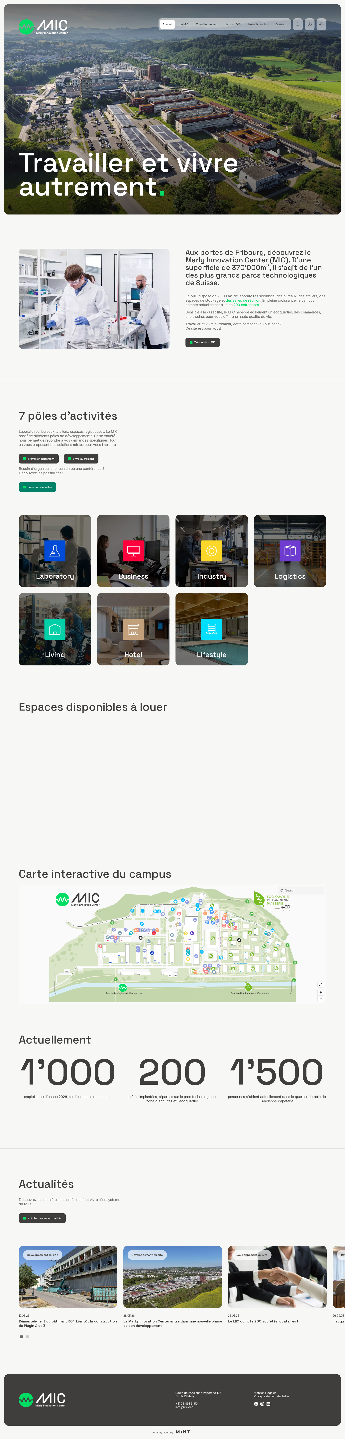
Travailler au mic (206, 24)
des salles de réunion (243, 300)
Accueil (167, 24)
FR (321, 24)
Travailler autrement (41, 459)
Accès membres (309, 24)
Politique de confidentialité (271, 1396)
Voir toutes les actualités (44, 1218)
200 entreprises (246, 305)
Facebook (256, 1404)
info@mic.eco (184, 1407)
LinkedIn (268, 1404)
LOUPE (298, 24)
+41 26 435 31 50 (186, 1403)
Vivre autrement (83, 459)
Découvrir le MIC (205, 342)
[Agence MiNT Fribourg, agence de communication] (183, 1432)
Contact (281, 24)
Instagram (262, 1404)
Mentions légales (265, 1393)
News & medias (258, 24)
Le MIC (184, 24)
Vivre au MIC (233, 24)
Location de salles (40, 487)
